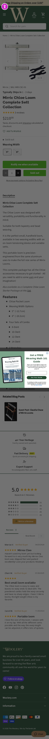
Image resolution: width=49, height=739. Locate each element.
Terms (36, 384)
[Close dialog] (47, 353)
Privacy (40, 384)
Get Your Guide (36, 377)
